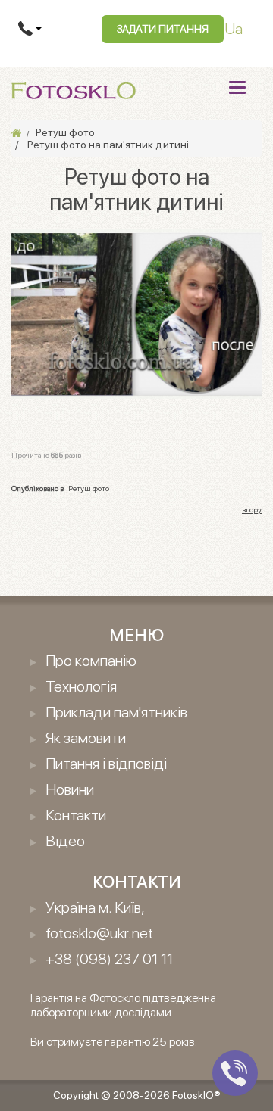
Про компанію (91, 661)
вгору (252, 509)
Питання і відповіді (106, 764)
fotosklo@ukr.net (99, 933)
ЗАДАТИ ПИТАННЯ (163, 29)
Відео (65, 841)
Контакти (76, 815)
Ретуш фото (88, 488)
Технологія (81, 686)
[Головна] (16, 132)
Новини (70, 789)
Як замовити (86, 738)
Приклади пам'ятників (116, 712)
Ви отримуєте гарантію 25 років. (113, 1042)
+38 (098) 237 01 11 (109, 959)
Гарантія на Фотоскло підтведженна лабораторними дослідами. (123, 1005)
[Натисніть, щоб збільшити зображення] (136, 312)
